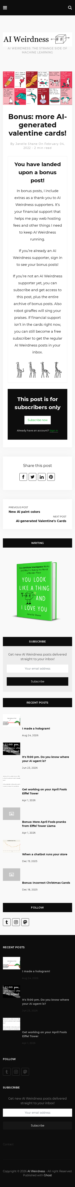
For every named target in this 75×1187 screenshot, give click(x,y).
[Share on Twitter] (32, 477)
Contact (8, 1144)
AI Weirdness (36, 1171)
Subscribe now (38, 420)
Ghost (48, 1175)
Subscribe (37, 681)
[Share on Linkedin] (42, 477)
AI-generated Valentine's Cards (41, 521)
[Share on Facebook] (23, 477)
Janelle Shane (27, 144)
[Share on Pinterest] (51, 477)
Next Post (59, 516)
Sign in (54, 430)
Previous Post (18, 507)
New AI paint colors (24, 512)
